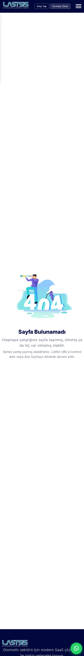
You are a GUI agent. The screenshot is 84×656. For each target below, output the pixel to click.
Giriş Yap (42, 6)
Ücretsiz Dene (60, 6)
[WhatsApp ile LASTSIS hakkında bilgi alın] (76, 648)
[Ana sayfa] (16, 7)
